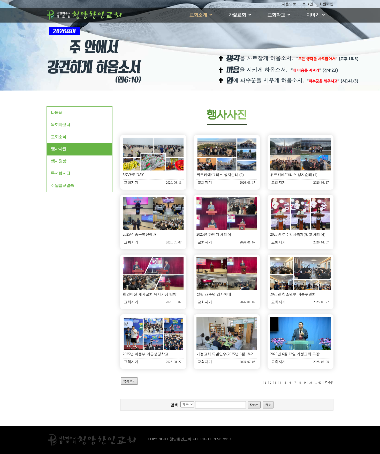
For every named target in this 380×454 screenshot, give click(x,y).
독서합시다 (60, 173)
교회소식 (58, 137)
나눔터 (57, 112)
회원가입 (326, 4)
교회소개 (198, 15)
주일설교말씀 (62, 185)
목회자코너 (60, 124)
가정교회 (237, 15)
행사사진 (58, 149)
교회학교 (276, 15)
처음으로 (289, 4)
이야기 (313, 15)
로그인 (307, 4)
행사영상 (58, 161)
